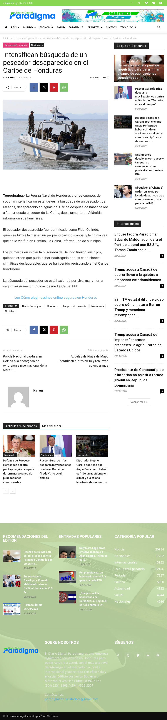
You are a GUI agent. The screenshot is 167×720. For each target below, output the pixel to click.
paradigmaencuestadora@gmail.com (72, 699)
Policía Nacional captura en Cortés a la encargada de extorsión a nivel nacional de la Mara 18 (25, 363)
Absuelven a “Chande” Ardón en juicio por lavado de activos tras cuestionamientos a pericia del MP (149, 195)
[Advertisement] (56, 181)
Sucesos (111, 27)
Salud (61, 27)
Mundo (28, 27)
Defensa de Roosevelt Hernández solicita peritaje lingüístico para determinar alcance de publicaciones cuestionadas (138, 69)
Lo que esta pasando (75, 306)
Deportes (93, 27)
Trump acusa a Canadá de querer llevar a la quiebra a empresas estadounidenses (137, 274)
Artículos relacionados (21, 426)
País (14, 27)
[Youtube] (160, 3)
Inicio (6, 38)
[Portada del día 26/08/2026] (11, 609)
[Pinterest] (54, 87)
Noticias (9, 311)
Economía (46, 27)
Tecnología (128, 27)
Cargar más (137, 402)
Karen (11, 77)
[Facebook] (132, 3)
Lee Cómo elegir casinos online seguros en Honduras (55, 297)
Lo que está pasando (25, 38)
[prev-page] (5, 491)
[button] (159, 27)
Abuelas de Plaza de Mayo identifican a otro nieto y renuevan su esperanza (83, 360)
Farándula (76, 27)
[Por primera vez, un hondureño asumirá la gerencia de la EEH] (67, 577)
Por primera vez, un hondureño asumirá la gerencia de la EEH (92, 576)
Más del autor (51, 426)
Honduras (52, 306)
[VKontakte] (153, 3)
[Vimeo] (146, 3)
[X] (139, 3)
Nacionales (37, 44)
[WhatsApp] (64, 87)
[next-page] (12, 491)
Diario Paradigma (32, 306)
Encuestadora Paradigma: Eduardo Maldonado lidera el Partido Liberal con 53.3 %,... (38, 584)
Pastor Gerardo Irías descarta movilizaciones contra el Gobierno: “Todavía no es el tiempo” (55, 469)
